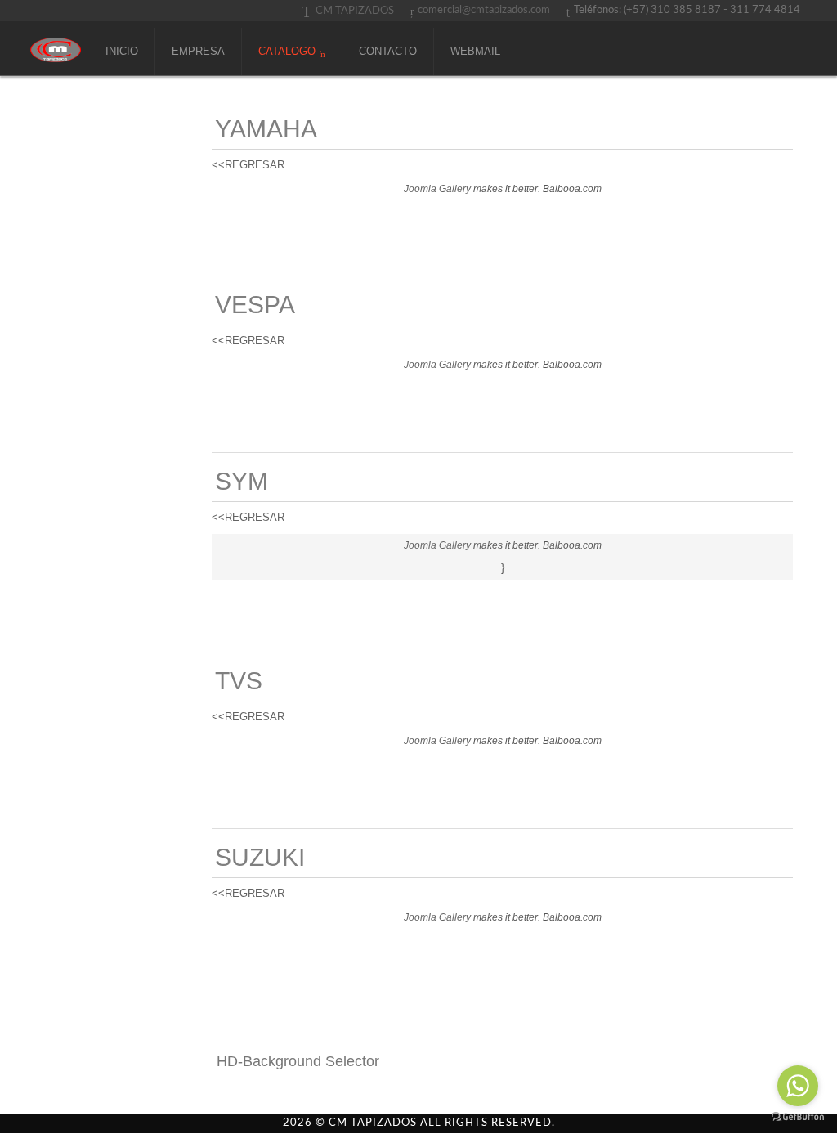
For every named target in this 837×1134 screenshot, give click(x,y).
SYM (241, 481)
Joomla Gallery (437, 189)
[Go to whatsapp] (797, 1085)
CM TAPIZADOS (355, 11)
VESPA (255, 304)
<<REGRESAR (248, 165)
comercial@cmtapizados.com (484, 10)
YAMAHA (266, 128)
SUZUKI (260, 857)
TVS (238, 680)
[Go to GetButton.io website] (798, 1117)
